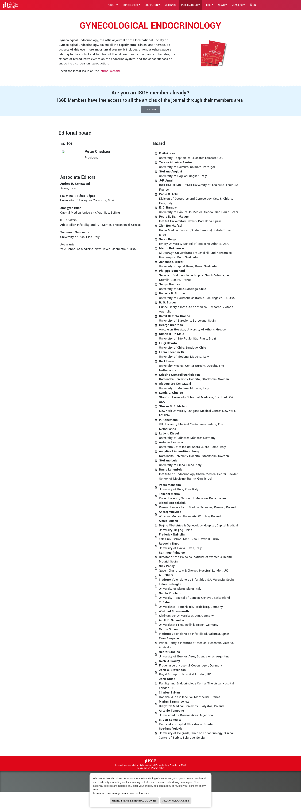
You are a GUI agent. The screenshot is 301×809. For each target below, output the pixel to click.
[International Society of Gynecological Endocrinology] (150, 760)
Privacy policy (157, 768)
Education (151, 5)
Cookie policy (143, 768)
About (112, 5)
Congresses (130, 5)
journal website (110, 71)
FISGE (208, 5)
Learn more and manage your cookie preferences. (121, 793)
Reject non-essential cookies (134, 800)
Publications (189, 5)
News (221, 5)
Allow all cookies (176, 800)
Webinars (170, 5)
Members (237, 5)
